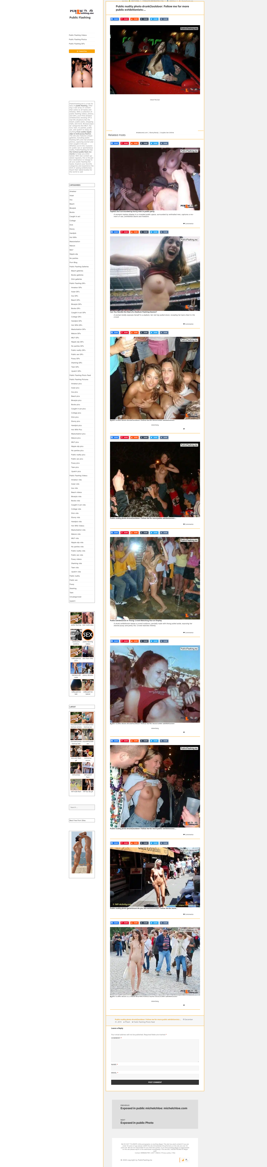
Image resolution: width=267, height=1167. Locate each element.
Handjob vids (76, 521)
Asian (72, 195)
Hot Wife (73, 237)
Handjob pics (76, 425)
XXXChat (173, 1)
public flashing (76, 625)
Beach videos (76, 492)
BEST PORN (135, 1)
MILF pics (75, 442)
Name (114, 1064)
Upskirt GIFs (76, 371)
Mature (72, 246)
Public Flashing (80, 17)
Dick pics (75, 417)
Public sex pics (77, 459)
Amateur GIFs (76, 287)
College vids (76, 509)
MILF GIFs (75, 338)
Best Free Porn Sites (78, 820)
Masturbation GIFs (78, 329)
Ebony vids (75, 517)
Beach (72, 204)
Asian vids (75, 484)
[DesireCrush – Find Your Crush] (81, 72)
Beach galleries (77, 271)
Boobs (72, 212)
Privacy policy (166, 1153)
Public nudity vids (78, 551)
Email (114, 1073)
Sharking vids (76, 563)
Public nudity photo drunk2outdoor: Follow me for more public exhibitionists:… (148, 1019)
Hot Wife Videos (77, 526)
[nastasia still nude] (76, 668)
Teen (71, 593)
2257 (152, 1153)
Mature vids (76, 534)
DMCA (158, 1153)
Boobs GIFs (75, 308)
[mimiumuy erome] (88, 751)
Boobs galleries (77, 275)
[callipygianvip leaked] (88, 685)
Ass (71, 200)
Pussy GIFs (75, 358)
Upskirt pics (76, 471)
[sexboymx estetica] (76, 634)
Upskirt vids (76, 572)
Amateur (73, 191)
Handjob (73, 233)
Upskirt (72, 601)
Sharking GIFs (76, 363)
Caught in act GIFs (78, 312)
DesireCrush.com (187, 1)
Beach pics (75, 396)
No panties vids (77, 547)
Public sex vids (77, 555)
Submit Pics (83, 51)
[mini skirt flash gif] (76, 751)
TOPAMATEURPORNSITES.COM (153, 1)
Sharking (73, 588)
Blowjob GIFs (76, 304)
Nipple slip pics (77, 446)
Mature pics (76, 438)
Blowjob (73, 208)
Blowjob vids (76, 496)
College (73, 221)
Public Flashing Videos (78, 35)
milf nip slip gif (88, 791)
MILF (71, 250)
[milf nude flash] (76, 784)
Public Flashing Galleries (79, 267)
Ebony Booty (153, 133)
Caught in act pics (78, 409)
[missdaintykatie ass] (88, 734)
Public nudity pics (78, 455)
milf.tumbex (76, 775)
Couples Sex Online (167, 133)
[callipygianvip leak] (76, 685)
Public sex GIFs (77, 354)
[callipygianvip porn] (76, 651)
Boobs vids (75, 501)
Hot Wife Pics (76, 430)
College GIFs (76, 317)
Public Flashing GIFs (77, 44)
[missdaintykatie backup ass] (88, 717)
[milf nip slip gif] (88, 784)
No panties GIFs (77, 346)
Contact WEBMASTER (142, 1153)
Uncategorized (75, 597)
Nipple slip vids (77, 542)
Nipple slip (74, 254)
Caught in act (75, 216)
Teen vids (75, 567)
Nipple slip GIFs (77, 342)
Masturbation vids (78, 530)
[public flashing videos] (88, 634)
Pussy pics (75, 463)
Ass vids (74, 488)
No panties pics (77, 450)
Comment (116, 1038)
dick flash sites (88, 658)
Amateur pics (76, 384)
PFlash (127, 1022)
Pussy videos (76, 559)
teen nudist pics (87, 625)
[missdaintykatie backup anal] (76, 734)
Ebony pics (75, 421)
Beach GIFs (75, 300)
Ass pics (74, 392)
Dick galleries (76, 279)
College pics (76, 413)
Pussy (72, 584)
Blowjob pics (76, 400)
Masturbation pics (78, 434)
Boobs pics (75, 404)
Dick (71, 225)
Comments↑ (189, 223)
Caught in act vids (78, 505)
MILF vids (75, 538)
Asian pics (75, 388)
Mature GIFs (76, 333)
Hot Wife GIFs (76, 325)
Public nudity (75, 576)
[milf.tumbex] (76, 768)
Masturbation (75, 241)
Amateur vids (76, 480)
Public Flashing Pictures (79, 379)
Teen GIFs (75, 367)
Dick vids (75, 513)
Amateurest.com (142, 133)
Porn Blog (73, 262)
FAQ (173, 1153)
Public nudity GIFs (78, 350)
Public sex (74, 580)
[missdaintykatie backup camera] (76, 717)
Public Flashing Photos (78, 39)
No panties (74, 258)
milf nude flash (76, 791)
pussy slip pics (88, 675)
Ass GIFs (74, 296)
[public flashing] (76, 618)
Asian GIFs (75, 292)
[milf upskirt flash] (88, 768)
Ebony (72, 229)
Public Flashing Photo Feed (80, 375)
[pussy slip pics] (88, 668)
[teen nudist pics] (88, 618)
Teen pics (75, 467)
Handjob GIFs (76, 321)
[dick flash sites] (88, 651)
